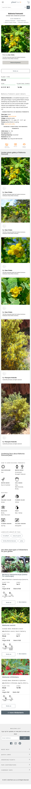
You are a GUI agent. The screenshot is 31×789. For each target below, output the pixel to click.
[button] (25, 7)
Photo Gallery (7, 147)
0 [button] (28, 1)
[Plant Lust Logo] (16, 2)
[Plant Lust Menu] (3, 2)
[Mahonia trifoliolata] (15, 681)
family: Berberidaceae (9, 541)
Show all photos (15, 62)
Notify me (15, 71)
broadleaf (6, 536)
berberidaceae (12, 116)
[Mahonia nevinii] (15, 629)
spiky (13, 124)
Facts (15, 146)
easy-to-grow (7, 124)
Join (25, 738)
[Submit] (28, 7)
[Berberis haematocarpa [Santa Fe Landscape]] (15, 578)
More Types (24, 147)
